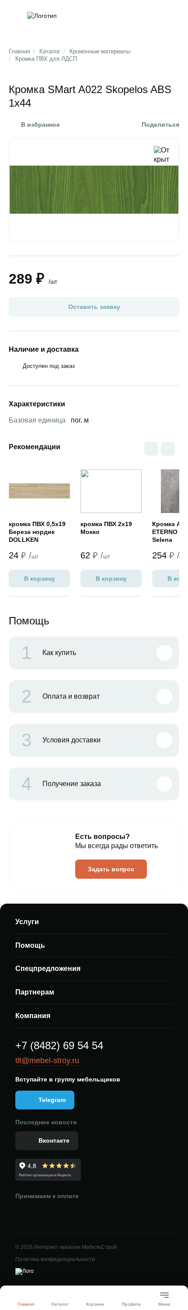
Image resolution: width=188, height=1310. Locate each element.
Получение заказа (61, 784)
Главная (19, 51)
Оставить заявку (94, 306)
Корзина (95, 1304)
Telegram (52, 1099)
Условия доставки (61, 740)
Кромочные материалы (100, 51)
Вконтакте (54, 1140)
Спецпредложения (47, 968)
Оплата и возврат (60, 696)
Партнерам (34, 992)
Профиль (131, 1304)
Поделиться (160, 124)
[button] (168, 449)
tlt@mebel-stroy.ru (47, 1060)
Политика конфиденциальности (55, 1259)
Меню (164, 1301)
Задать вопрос (111, 869)
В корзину (39, 578)
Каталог (49, 51)
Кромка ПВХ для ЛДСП (46, 58)
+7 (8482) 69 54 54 (59, 1045)
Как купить (48, 653)
